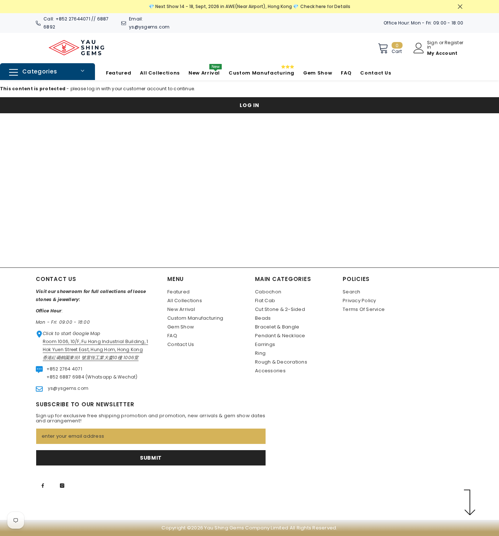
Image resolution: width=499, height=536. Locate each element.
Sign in (432, 45)
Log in (249, 105)
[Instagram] (62, 486)
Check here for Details (325, 6)
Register (454, 43)
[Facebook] (43, 486)
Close (460, 7)
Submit (151, 457)
